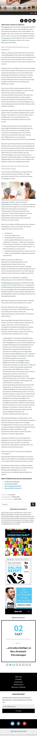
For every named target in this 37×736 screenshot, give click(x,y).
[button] (7, 665)
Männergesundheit (15, 6)
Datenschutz (18, 684)
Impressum (18, 682)
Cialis (6, 360)
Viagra (6, 338)
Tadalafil (21, 360)
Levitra (6, 380)
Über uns (18, 677)
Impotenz (7, 38)
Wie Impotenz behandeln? (13, 486)
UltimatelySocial (31, 735)
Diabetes (7, 27)
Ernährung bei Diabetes (12, 481)
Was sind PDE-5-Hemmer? (13, 488)
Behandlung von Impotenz (12, 283)
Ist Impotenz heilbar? (11, 484)
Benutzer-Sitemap (18, 687)
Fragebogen (5, 202)
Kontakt (18, 679)
